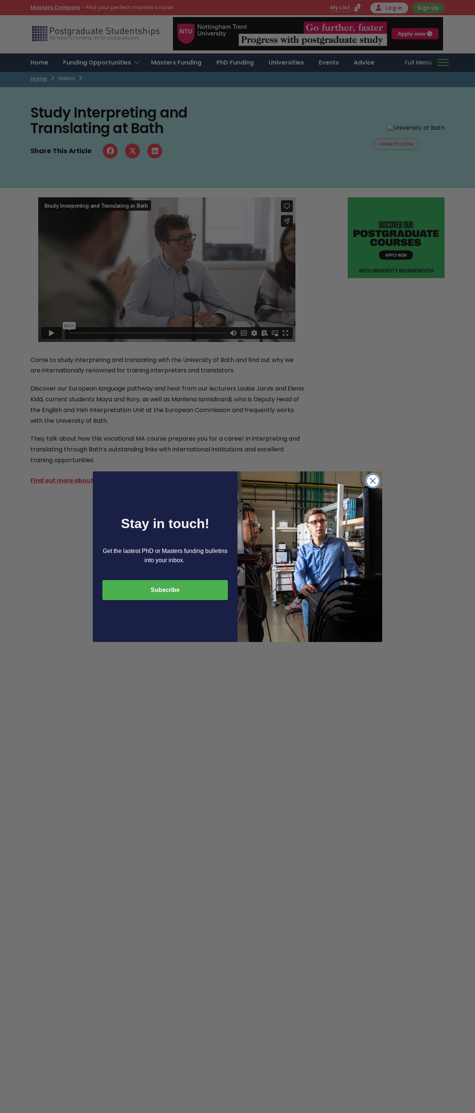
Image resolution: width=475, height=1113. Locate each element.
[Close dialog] (372, 480)
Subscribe (165, 590)
